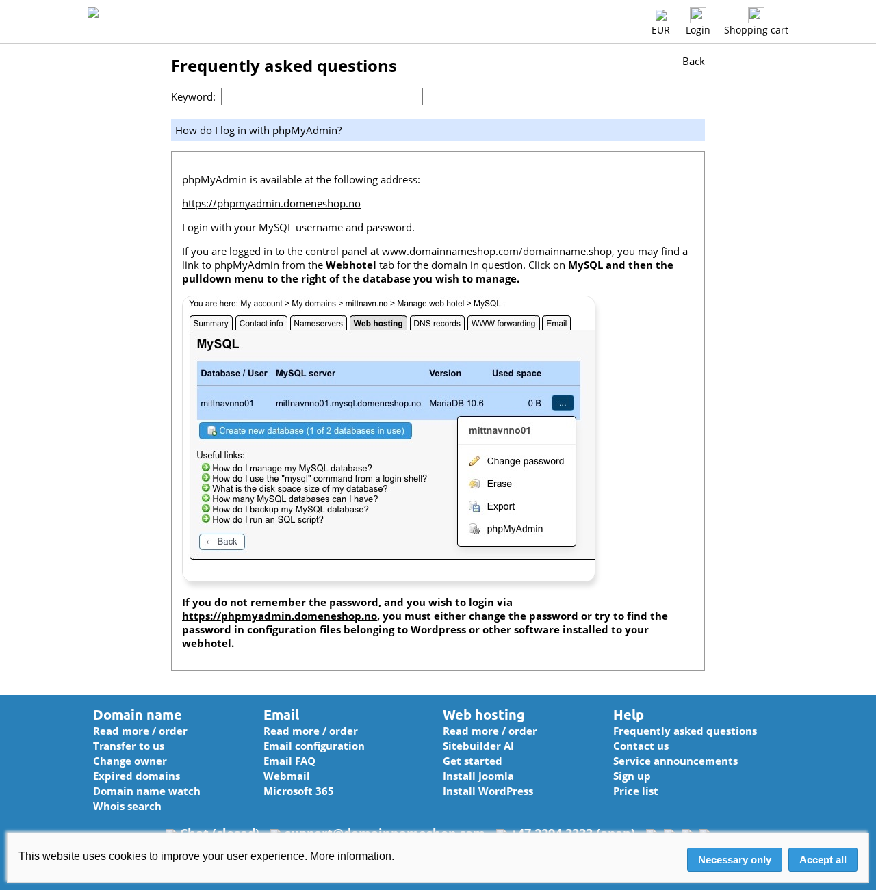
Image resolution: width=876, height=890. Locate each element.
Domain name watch (147, 791)
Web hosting (484, 714)
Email (281, 714)
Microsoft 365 (298, 791)
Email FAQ (289, 761)
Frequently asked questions (685, 730)
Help (628, 714)
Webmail (286, 776)
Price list (635, 791)
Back (693, 61)
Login (698, 29)
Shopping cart (756, 29)
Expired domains (136, 776)
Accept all (823, 859)
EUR (661, 29)
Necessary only (734, 859)
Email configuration (314, 745)
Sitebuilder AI (478, 745)
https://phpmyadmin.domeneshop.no (271, 203)
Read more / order (140, 730)
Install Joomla (478, 776)
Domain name (137, 714)
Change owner (130, 761)
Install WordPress (488, 791)
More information (350, 856)
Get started (472, 761)
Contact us (641, 745)
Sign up (632, 776)
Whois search (127, 806)
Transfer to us (128, 745)
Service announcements (675, 761)
